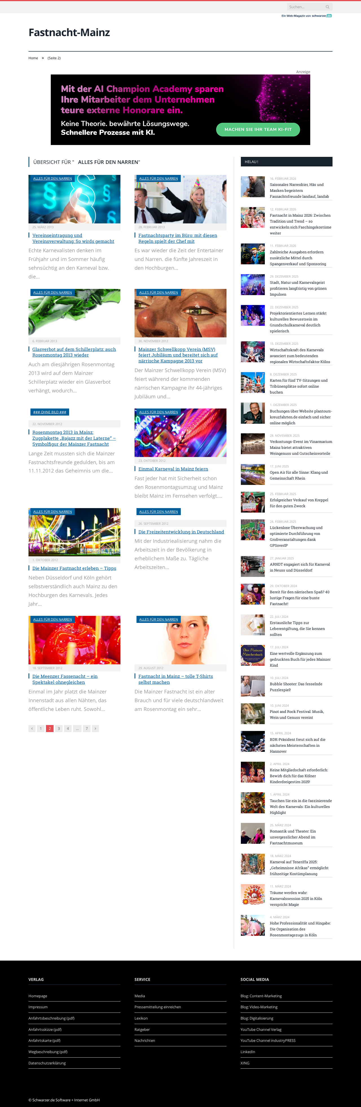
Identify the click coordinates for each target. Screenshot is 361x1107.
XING (245, 1063)
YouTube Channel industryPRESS (268, 1040)
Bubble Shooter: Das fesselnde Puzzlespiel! (296, 686)
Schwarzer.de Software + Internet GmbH (66, 1099)
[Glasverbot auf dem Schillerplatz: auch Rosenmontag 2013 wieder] (74, 313)
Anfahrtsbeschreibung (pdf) (51, 1018)
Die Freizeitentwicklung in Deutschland (181, 532)
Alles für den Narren (52, 178)
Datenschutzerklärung (47, 1063)
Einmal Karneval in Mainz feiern (173, 469)
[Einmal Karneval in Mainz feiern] (180, 432)
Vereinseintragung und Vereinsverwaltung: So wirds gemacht (73, 238)
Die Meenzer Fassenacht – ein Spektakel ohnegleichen (65, 679)
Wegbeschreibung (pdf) (47, 1051)
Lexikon (141, 1018)
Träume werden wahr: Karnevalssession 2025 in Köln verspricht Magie (296, 898)
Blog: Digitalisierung (257, 1018)
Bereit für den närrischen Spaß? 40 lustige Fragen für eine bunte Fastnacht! (299, 597)
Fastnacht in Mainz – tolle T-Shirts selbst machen (175, 679)
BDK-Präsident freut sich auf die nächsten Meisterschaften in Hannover (297, 745)
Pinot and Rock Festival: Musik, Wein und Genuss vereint (297, 714)
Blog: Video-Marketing (259, 1006)
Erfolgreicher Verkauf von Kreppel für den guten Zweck (299, 502)
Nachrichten (145, 1040)
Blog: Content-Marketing (261, 995)
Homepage (37, 995)
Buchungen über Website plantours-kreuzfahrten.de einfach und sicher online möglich (301, 416)
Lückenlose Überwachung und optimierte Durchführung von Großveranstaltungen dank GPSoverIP (296, 536)
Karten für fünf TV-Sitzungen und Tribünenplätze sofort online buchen (299, 386)
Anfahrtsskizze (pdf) (44, 1029)
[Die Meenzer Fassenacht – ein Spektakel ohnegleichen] (74, 640)
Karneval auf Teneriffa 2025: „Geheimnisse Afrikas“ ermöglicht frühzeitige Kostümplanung (299, 867)
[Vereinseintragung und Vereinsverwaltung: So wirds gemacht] (74, 199)
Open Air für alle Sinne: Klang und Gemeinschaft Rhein (299, 475)
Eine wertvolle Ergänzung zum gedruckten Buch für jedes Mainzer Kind (300, 659)
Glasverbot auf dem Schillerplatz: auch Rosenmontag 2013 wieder (74, 352)
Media (140, 995)
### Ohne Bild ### (49, 412)
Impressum (38, 1006)
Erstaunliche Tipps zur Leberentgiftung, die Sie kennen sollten (297, 628)
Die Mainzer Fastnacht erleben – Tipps (74, 568)
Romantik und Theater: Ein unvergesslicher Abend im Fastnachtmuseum (293, 837)
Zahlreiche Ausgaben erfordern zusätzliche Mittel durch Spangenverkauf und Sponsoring (298, 257)
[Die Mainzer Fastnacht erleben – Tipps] (74, 532)
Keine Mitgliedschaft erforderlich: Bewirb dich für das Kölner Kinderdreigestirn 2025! (299, 775)
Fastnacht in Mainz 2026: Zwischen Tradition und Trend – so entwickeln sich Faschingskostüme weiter (300, 224)
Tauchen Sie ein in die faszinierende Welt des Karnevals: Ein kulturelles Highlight (301, 806)
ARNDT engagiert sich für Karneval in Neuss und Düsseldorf (300, 567)
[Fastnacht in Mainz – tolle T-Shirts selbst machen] (180, 640)
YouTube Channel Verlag (261, 1029)
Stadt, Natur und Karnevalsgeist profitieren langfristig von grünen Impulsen (298, 288)
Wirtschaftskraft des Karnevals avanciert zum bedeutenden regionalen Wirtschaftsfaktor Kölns (300, 355)
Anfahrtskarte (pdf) (44, 1040)
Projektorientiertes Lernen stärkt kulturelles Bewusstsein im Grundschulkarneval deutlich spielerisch (298, 322)
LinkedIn (248, 1051)
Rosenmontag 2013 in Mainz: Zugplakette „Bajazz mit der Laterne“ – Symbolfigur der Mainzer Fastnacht (74, 438)
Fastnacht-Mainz (69, 32)
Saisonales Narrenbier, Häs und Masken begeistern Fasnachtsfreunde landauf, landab (299, 190)
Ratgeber (142, 1029)
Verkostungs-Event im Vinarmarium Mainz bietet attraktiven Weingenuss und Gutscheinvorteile (301, 447)
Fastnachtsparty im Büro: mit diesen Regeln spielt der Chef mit (177, 238)
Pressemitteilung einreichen (158, 1006)
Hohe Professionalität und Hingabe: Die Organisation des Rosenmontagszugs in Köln (300, 929)
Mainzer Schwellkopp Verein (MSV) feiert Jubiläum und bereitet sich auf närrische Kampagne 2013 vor (178, 355)
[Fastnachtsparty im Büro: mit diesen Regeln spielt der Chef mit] (180, 199)
